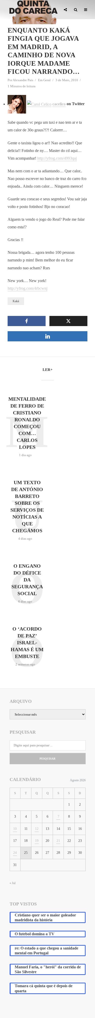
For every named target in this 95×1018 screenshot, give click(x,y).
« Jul (12, 883)
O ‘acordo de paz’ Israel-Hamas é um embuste (27, 642)
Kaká (16, 301)
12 (37, 829)
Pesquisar (47, 758)
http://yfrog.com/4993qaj (57, 158)
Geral (47, 80)
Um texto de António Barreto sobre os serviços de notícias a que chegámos (27, 506)
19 (37, 841)
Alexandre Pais (23, 80)
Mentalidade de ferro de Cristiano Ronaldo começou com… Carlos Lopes (27, 423)
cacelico (59, 104)
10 (15, 829)
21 (58, 841)
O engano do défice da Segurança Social (27, 579)
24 (15, 853)
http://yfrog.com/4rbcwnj (27, 288)
